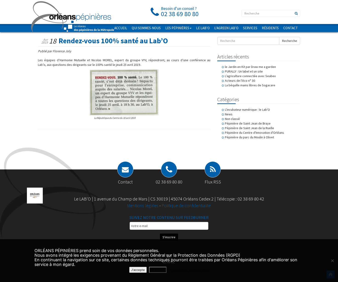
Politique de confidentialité (186, 205)
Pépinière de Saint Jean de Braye (248, 123)
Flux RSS (213, 182)
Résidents (270, 28)
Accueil (120, 28)
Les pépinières (177, 28)
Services (250, 28)
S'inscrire (169, 237)
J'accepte (138, 270)
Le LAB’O (203, 28)
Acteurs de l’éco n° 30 (240, 80)
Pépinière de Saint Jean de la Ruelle (249, 128)
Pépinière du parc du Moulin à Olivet (249, 137)
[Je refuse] (332, 260)
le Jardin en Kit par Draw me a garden (250, 67)
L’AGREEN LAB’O (226, 28)
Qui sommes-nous (146, 28)
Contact (290, 28)
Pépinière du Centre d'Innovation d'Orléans (254, 133)
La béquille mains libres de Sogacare (250, 85)
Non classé (232, 119)
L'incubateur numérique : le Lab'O (247, 110)
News (228, 114)
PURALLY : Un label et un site (244, 71)
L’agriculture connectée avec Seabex (250, 76)
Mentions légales (143, 205)
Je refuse (158, 270)
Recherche (289, 41)
